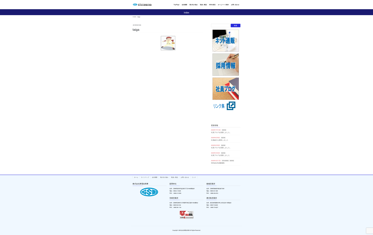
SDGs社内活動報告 (218, 163)
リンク (194, 177)
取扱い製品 (174, 177)
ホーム (136, 177)
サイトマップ (145, 177)
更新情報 (224, 130)
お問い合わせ (185, 177)
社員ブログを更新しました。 (221, 132)
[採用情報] (225, 65)
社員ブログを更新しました (220, 155)
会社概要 (154, 177)
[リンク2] (225, 95)
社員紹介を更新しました (219, 140)
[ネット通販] (225, 41)
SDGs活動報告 (225, 160)
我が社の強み (164, 177)
